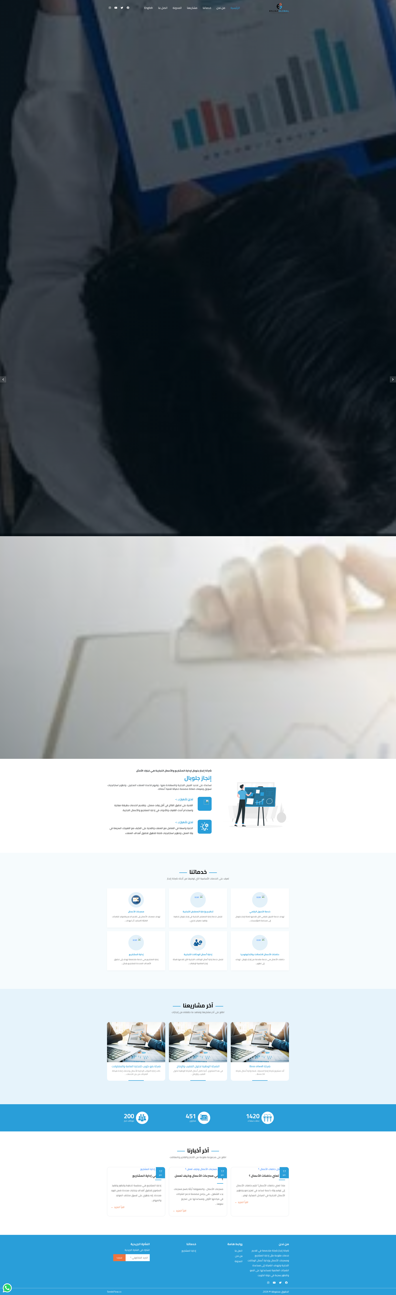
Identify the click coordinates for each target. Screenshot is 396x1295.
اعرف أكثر (184, 662)
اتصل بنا (210, 662)
